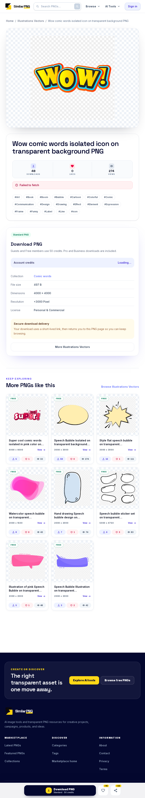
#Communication (24, 204)
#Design (44, 204)
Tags (55, 753)
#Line (62, 211)
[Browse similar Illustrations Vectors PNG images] (42, 400)
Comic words (42, 276)
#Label (48, 211)
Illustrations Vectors (31, 20)
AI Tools (110, 6)
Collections (12, 761)
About (103, 745)
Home (10, 20)
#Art (17, 197)
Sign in (132, 6)
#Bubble (59, 197)
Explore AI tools (84, 680)
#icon (74, 211)
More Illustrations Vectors (72, 346)
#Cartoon (75, 197)
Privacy (104, 761)
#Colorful (92, 197)
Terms (103, 769)
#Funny (34, 211)
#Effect (77, 204)
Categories (59, 745)
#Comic (108, 197)
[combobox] (56, 6)
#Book (29, 197)
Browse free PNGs (117, 680)
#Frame (19, 211)
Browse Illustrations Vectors (120, 386)
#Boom (44, 197)
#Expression (111, 204)
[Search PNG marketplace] (77, 6)
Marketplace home (64, 761)
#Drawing (61, 204)
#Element (92, 204)
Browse (91, 6)
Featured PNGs (15, 753)
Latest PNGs (13, 745)
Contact (104, 753)
